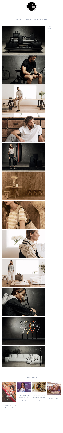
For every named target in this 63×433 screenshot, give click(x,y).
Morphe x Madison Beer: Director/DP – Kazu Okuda (24, 398)
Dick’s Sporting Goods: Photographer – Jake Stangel (39, 397)
